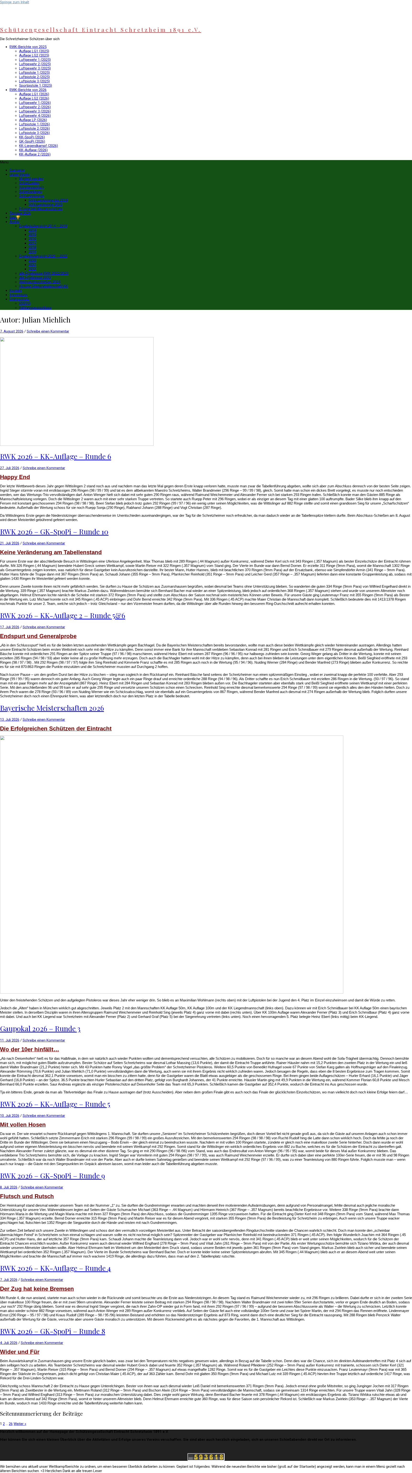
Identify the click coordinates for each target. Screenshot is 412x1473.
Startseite (17, 170)
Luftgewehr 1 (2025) (35, 60)
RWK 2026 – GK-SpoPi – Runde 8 (52, 1331)
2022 (32, 269)
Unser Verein (20, 174)
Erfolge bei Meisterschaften (40, 209)
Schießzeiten (29, 183)
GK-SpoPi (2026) (32, 141)
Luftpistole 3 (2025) (34, 81)
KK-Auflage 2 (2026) (35, 154)
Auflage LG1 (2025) (34, 51)
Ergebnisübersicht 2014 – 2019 (43, 226)
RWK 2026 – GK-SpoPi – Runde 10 (54, 531)
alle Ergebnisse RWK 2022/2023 (43, 273)
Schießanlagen (30, 191)
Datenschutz (19, 299)
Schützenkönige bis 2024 (48, 200)
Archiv (14, 222)
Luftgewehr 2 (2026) (35, 107)
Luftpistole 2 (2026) (34, 128)
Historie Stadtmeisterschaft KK (43, 286)
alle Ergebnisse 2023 (35, 277)
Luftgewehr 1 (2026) (35, 103)
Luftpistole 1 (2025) (34, 72)
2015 (32, 234)
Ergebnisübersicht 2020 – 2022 (43, 256)
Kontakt (16, 290)
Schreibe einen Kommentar (48, 331)
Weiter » (20, 1424)
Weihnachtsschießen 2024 (39, 282)
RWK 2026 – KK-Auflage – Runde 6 (55, 456)
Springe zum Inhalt (14, 2)
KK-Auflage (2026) (33, 150)
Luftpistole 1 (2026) (34, 124)
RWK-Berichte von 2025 (28, 47)
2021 (32, 265)
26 (11, 1424)
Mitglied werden (31, 179)
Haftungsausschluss (35, 308)
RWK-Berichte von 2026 (28, 90)
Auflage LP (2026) (33, 120)
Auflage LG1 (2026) (34, 94)
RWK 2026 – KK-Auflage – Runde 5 (55, 1104)
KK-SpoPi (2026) (32, 137)
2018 (32, 247)
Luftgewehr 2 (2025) (35, 64)
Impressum (18, 295)
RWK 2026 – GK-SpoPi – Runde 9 (52, 1175)
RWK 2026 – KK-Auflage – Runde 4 (55, 1268)
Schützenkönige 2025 (45, 204)
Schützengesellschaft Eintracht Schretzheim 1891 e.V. (100, 29)
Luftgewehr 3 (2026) (35, 111)
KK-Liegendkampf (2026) (38, 146)
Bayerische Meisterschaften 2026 (52, 708)
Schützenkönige (31, 196)
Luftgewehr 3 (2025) (35, 68)
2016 (32, 239)
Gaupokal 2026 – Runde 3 (40, 1028)
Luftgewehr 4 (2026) (35, 115)
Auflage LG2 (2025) (34, 55)
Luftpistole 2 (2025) (34, 77)
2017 (32, 243)
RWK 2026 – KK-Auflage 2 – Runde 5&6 (62, 615)
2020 (32, 260)
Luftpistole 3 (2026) (34, 133)
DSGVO (25, 303)
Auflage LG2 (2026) (34, 98)
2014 (32, 230)
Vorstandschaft (31, 187)
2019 (32, 252)
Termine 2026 (20, 213)
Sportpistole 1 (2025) (35, 85)
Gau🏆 (15, 217)
